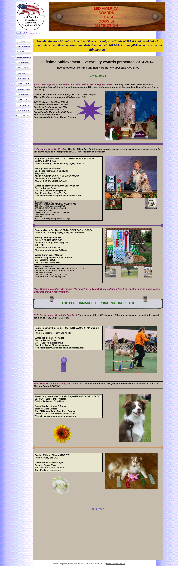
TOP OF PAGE (98, 509)
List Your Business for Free (115, 564)
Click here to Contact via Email (28, 33)
